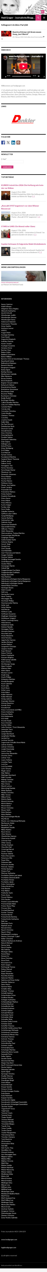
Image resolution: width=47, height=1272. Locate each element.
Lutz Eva (4, 764)
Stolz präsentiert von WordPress (11, 1265)
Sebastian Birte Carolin (9, 1052)
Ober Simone (6, 834)
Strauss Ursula (6, 1089)
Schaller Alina (6, 989)
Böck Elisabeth (6, 381)
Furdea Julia (5, 507)
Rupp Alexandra (7, 973)
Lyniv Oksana (6, 769)
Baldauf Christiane (8, 354)
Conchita (4, 418)
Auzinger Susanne (8, 346)
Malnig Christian (7, 779)
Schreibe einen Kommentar (33, 37)
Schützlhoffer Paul (8, 1043)
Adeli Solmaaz (6, 306)
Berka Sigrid (5, 370)
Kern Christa (6, 662)
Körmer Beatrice (7, 703)
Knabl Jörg (5, 675)
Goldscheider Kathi (8, 540)
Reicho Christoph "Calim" (10, 936)
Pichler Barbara (7, 869)
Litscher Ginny (6, 755)
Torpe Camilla (6, 1128)
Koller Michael (6, 697)
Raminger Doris (7, 923)
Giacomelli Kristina (8, 527)
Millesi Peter (6, 797)
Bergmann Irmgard (8, 367)
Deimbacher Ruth (7, 426)
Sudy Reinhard (6, 1095)
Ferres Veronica (7, 468)
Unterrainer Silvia (7, 1143)
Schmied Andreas (7, 1008)
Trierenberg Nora (7, 1135)
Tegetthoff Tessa (8, 1109)
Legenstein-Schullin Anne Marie (13, 742)
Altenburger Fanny (8, 319)
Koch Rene (5, 688)
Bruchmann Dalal (7, 391)
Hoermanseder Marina (9, 603)
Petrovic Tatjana (7, 867)
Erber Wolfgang (7, 448)
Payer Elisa (5, 860)
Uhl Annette (6, 1141)
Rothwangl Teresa (8, 967)
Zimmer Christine (7, 1215)
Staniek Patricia (7, 1078)
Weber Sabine (6, 1172)
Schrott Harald (6, 1041)
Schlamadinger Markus (9, 1002)
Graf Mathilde (6, 551)
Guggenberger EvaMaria (10, 572)
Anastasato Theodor (9, 324)
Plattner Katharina (8, 873)
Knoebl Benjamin (7, 681)
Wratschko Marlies (8, 1204)
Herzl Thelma (6, 596)
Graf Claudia (5, 548)
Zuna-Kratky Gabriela (9, 1218)
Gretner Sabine (7, 557)
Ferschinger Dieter (8, 470)
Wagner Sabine (7, 1157)
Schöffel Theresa (7, 1026)
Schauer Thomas (7, 991)
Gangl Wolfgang (7, 516)
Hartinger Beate (7, 588)
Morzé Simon (6, 806)
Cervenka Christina (8, 411)
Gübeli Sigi (5, 568)
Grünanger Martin (8, 566)
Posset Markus (7, 897)
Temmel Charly (6, 1113)
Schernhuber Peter (8, 995)
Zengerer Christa (7, 1211)
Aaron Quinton (7, 304)
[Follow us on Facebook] (3, 142)
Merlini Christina (7, 792)
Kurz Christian (6, 723)
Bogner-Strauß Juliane (9, 383)
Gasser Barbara (7, 518)
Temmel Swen (6, 1115)
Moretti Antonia (7, 801)
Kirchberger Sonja (8, 664)
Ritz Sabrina (5, 949)
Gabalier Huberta (7, 511)
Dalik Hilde (5, 422)
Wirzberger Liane (7, 1191)
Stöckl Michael (6, 1085)
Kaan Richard (6, 651)
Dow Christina (6, 433)
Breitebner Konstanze (9, 389)
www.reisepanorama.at (10, 282)
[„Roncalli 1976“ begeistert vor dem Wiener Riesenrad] (5, 216)
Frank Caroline (6, 487)
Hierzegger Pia (6, 598)
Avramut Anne (6, 348)
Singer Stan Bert (7, 1063)
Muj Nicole (5, 819)
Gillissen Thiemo (7, 529)
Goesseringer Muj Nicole (10, 535)
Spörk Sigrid (5, 1071)
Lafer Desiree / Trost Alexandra (13, 727)
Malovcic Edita (6, 782)
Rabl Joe (4, 921)
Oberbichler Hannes (8, 836)
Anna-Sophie (6, 326)
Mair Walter (5, 773)
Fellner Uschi (6, 463)
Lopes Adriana (6, 760)
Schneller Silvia (6, 1019)
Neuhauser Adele (7, 823)
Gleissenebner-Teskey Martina (12, 533)
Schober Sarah (6, 1024)
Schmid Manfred (7, 1004)
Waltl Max (5, 1163)
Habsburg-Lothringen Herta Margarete (15, 581)
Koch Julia (5, 686)
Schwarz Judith (7, 1045)
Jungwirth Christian (8, 646)
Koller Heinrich (6, 694)
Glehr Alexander (7, 531)
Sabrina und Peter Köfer (10, 980)
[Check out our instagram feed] (18, 142)
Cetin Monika (6, 413)
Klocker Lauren (7, 673)
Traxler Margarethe (8, 1133)
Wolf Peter (5, 1196)
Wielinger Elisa (6, 1183)
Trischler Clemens (8, 1137)
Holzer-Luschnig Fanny (9, 620)
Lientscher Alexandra (9, 753)
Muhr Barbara (6, 812)
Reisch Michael (6, 943)
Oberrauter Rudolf (8, 838)
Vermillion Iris (6, 1150)
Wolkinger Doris (7, 1202)
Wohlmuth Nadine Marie (10, 1194)
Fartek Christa (6, 455)
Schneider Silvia (7, 1017)
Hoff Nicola (5, 609)
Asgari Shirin (6, 333)
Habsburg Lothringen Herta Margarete (15, 579)
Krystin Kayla (6, 721)
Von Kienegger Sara (8, 1154)
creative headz (6, 420)
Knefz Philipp (6, 677)
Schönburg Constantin (9, 1032)
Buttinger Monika (7, 400)
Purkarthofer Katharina (10, 919)
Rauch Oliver (6, 932)
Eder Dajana (5, 442)
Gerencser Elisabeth (9, 524)
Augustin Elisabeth (8, 339)
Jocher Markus (6, 644)
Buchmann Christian (8, 396)
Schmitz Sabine (7, 1010)
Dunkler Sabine (7, 437)
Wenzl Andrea (6, 1178)
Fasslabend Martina (8, 457)
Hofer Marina (6, 607)
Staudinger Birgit (7, 1080)
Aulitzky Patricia (7, 341)
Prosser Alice (6, 908)
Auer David (5, 337)
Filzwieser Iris (6, 472)
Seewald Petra (6, 1054)
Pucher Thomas (7, 912)
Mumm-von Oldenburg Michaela (13, 821)
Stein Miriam (5, 1082)
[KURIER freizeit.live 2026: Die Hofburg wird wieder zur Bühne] (5, 195)
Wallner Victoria (7, 1161)
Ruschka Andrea (7, 976)
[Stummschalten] (39, 76)
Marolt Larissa (6, 786)
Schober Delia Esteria (9, 1021)
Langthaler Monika (8, 736)
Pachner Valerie (7, 854)
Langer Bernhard (7, 734)
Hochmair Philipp (7, 601)
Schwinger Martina (8, 1050)
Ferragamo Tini (6, 466)
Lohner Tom (5, 758)
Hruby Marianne (7, 636)
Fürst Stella (5, 509)
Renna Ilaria (5, 945)
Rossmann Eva (6, 963)
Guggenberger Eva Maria (10, 570)
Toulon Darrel (6, 1130)
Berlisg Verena (6, 372)
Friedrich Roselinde (8, 496)
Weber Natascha (7, 1170)
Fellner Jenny (6, 461)
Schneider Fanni (7, 1015)
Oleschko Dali (6, 847)
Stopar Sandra (6, 1087)
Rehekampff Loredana (9, 934)
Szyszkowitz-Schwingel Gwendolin (14, 1102)
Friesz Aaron (5, 498)
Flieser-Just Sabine (8, 485)
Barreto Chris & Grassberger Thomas (15, 359)
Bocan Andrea (6, 378)
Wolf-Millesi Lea (7, 1200)
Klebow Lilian (6, 668)
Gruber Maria (6, 564)
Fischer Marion (6, 481)
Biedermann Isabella (8, 374)
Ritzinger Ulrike (7, 952)
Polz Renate (5, 888)
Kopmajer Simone (7, 701)
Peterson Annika (7, 864)
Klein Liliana (5, 670)
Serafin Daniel (6, 1058)
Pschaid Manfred (7, 910)
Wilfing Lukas (6, 1187)
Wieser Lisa (5, 1185)
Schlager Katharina (8, 1000)
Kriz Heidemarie (7, 716)
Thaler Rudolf (6, 1117)
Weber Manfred (7, 1167)
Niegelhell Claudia (8, 827)
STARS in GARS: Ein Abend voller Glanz (18, 226)
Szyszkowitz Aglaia (8, 1100)
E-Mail (4, 159)
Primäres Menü (44, 18)
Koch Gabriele (6, 684)
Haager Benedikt (7, 575)
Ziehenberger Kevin (8, 1213)
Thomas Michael (7, 1119)
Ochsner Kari (6, 840)
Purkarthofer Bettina (9, 917)
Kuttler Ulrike (6, 725)
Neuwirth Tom (6, 825)
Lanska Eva (5, 738)
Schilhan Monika (7, 997)
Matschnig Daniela (8, 788)
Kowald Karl (5, 707)
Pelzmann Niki (6, 862)
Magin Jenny (6, 771)
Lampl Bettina (6, 731)
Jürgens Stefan (7, 649)
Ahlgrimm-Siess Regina (9, 309)
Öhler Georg (6, 843)
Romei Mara (5, 954)
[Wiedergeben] (5, 76)
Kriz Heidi (4, 718)
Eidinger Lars (6, 444)
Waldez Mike (6, 1159)
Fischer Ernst (6, 479)
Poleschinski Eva (7, 886)
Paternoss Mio (6, 858)
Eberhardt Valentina (8, 439)
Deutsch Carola (7, 428)
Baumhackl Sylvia (7, 361)
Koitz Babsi (5, 692)
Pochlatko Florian (7, 880)
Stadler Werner (7, 1076)
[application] (23, 66)
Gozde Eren (5, 546)
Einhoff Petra (6, 446)
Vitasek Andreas (7, 1152)
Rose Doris (5, 960)
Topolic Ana (5, 1126)
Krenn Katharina (7, 712)
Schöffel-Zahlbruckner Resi (11, 1028)
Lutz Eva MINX (6, 766)
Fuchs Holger (6, 505)
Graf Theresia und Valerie (10, 553)
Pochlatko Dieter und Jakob (11, 875)
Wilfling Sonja (6, 1189)
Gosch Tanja (5, 544)
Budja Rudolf (6, 398)
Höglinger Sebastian (8, 616)
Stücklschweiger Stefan (10, 1091)
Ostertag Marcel (7, 849)
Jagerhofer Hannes (8, 640)
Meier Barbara (6, 790)
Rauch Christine (7, 930)
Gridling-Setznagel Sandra (11, 559)
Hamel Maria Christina (9, 585)
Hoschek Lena (6, 633)
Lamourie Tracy (7, 729)
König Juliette (6, 699)
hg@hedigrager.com (8, 1247)
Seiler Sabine (6, 1056)
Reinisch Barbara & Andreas (11, 941)
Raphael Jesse (6, 925)
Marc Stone (5, 784)
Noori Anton (5, 832)
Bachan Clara (6, 350)
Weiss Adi (5, 1176)
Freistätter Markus (8, 492)
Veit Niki (4, 1146)
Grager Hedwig (7, 555)
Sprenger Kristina (7, 1074)
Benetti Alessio (7, 365)
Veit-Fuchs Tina (7, 1148)
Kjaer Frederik (6, 666)
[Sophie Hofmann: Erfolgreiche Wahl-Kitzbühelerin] (5, 251)
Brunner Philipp (7, 394)
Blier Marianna (6, 376)
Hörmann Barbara (7, 631)
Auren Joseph (6, 343)
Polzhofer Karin (7, 893)
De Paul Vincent (7, 424)
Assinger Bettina (7, 335)
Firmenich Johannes (8, 474)
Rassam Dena (6, 928)
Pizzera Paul (5, 871)
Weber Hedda (6, 1165)
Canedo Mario (6, 407)
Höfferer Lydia (6, 612)
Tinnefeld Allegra (7, 1124)
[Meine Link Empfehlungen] (23, 276)
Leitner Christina (7, 747)
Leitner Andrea (7, 745)
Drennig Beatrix (7, 435)
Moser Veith (5, 810)
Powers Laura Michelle (9, 901)
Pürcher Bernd (6, 915)
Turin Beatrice (6, 1139)
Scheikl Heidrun (7, 993)
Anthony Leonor (7, 328)
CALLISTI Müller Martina (10, 404)
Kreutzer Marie (7, 714)
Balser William (6, 357)
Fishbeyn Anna (6, 483)
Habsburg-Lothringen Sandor (12, 583)
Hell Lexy (4, 592)
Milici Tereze (6, 795)
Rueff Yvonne (6, 971)
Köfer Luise (5, 690)
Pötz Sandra (5, 899)
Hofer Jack (5, 605)
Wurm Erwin (5, 1207)
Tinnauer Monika (7, 1122)
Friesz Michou (6, 503)
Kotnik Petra (6, 705)
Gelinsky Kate (6, 522)
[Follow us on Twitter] (8, 142)
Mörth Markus (6, 803)
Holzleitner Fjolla (7, 625)
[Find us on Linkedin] (13, 142)
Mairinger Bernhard (8, 775)
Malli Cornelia (6, 777)
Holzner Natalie (7, 627)
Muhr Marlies (6, 814)
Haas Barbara (6, 577)
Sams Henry (5, 984)
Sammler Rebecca (7, 982)
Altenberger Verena (8, 317)
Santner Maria (6, 986)
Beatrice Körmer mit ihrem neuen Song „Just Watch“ (27, 33)
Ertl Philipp (5, 450)
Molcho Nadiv (6, 799)
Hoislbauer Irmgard (8, 618)
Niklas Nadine (6, 830)
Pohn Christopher (8, 884)
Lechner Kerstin (7, 740)
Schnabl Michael (7, 1013)
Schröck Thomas (7, 1039)
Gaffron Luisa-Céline (9, 513)
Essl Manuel (5, 452)
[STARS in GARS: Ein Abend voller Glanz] (5, 233)
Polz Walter (5, 891)
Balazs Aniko (6, 352)
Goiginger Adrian (7, 537)
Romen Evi (5, 956)
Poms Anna (5, 895)
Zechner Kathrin (7, 1209)
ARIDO (4, 330)
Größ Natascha (7, 561)
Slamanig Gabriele (8, 1069)
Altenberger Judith (8, 315)
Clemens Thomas (7, 415)
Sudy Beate (5, 1093)
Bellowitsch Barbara (8, 363)
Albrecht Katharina (8, 311)
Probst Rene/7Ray (8, 906)
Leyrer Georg (6, 751)
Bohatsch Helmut (7, 385)
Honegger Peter (7, 629)
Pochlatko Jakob (7, 882)
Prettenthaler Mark (8, 904)
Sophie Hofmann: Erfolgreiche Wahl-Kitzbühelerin (23, 244)
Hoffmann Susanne (8, 614)
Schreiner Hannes (8, 1037)
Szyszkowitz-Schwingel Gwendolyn (14, 1104)
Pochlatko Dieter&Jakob (10, 877)
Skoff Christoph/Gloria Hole (11, 1065)
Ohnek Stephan (7, 845)
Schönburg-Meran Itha (9, 1034)
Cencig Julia (5, 409)
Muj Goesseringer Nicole (10, 816)
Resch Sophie (6, 947)
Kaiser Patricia (6, 653)
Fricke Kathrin (6, 494)
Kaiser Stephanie (7, 655)
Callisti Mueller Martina (9, 402)
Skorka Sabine (6, 1067)
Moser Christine (7, 808)
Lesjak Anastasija (7, 749)
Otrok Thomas (6, 851)
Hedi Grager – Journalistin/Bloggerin (18, 17)
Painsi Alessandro (8, 856)
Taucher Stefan (7, 1106)
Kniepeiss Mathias (8, 679)
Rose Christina (6, 958)
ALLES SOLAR (6, 313)
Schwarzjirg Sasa (7, 1048)
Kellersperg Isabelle (8, 660)
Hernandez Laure (7, 594)
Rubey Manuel (6, 969)
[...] (33, 196)
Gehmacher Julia (7, 520)
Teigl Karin (5, 1111)
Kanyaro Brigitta (7, 657)
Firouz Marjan (6, 476)
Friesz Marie (5, 500)
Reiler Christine (7, 939)
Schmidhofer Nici (7, 1006)
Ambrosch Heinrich (8, 322)
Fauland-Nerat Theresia (10, 459)
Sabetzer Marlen (7, 978)
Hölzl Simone (6, 622)
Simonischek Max (7, 1061)
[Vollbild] (43, 76)
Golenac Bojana (7, 542)
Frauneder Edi (6, 490)
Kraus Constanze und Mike (11, 710)
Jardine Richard (7, 642)
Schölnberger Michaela (9, 1030)
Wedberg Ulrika (7, 1174)
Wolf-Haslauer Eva (8, 1198)
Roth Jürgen (5, 965)
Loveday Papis (6, 762)
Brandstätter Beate (8, 387)
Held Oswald (6, 590)
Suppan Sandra (6, 1098)
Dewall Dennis (6, 431)
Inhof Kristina (6, 638)
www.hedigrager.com (9, 1239)
